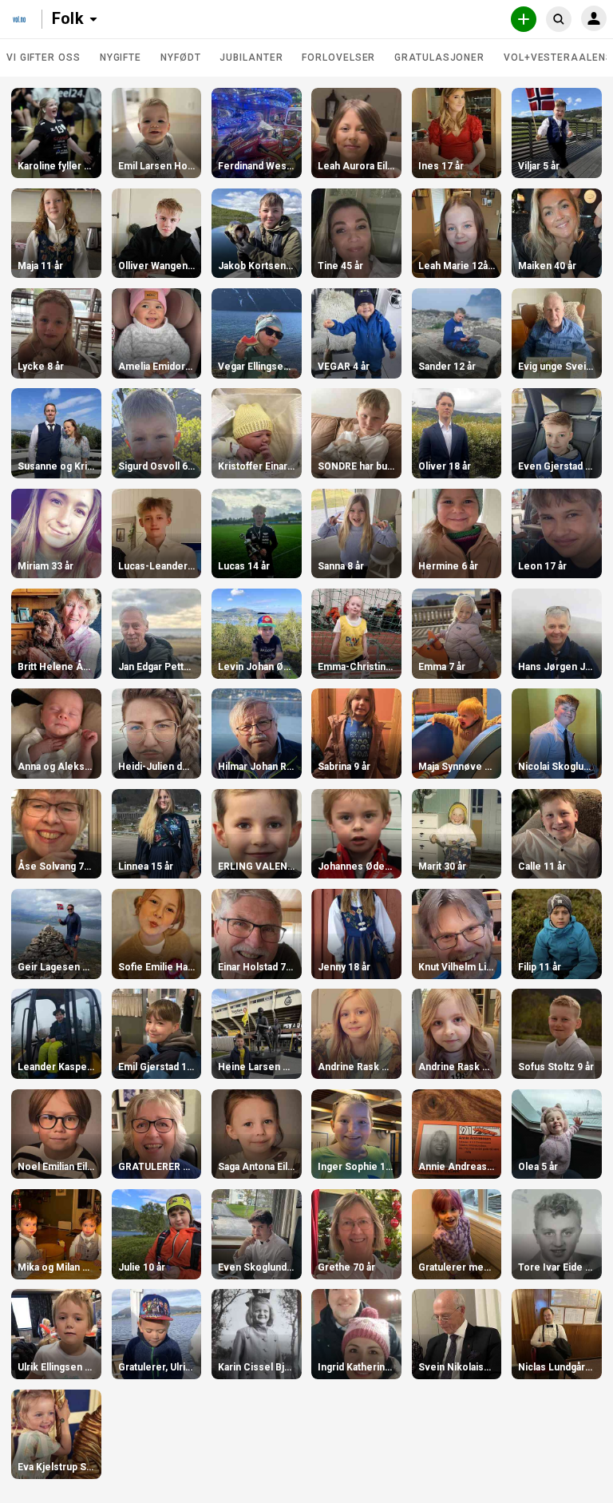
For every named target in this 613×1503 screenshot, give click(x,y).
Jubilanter (251, 57)
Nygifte (120, 57)
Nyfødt (180, 57)
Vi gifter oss (43, 57)
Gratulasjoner (439, 57)
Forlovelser (338, 57)
